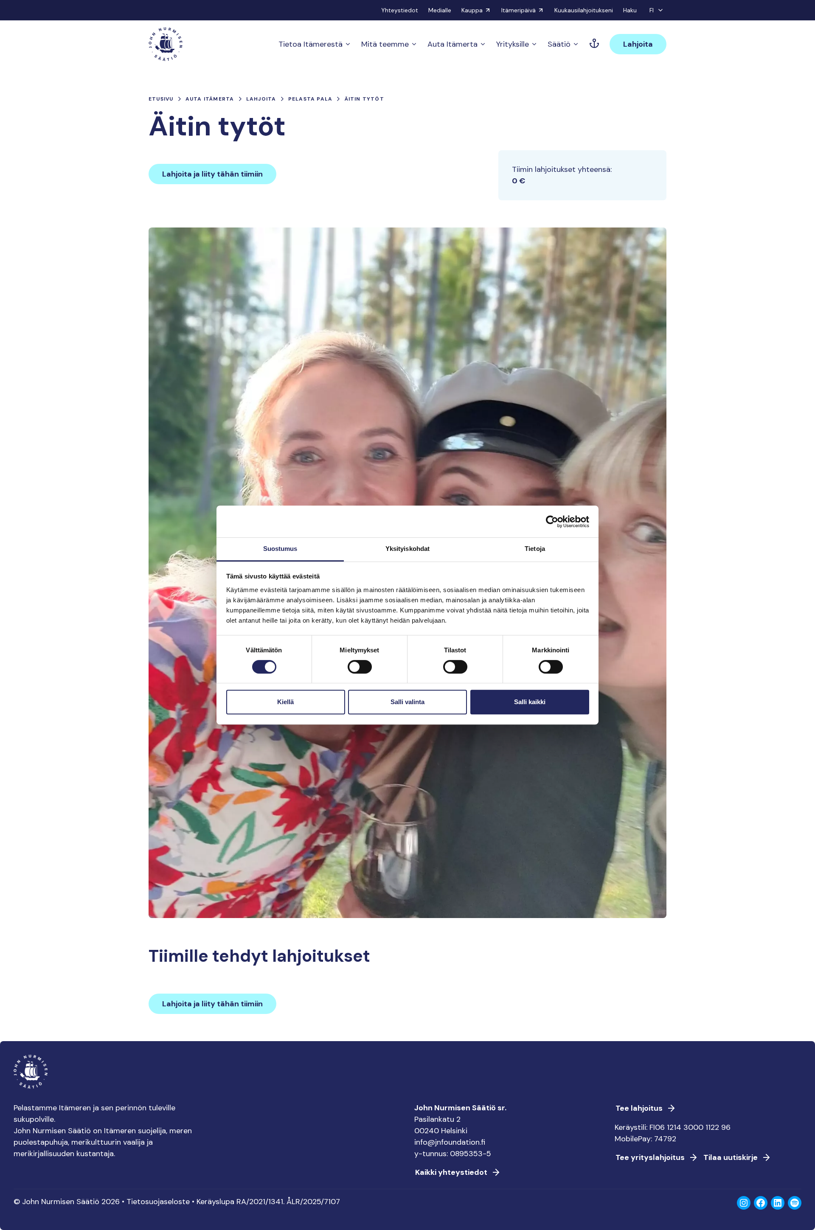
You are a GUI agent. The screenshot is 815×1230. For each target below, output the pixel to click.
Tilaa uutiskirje (730, 1157)
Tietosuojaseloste (158, 1201)
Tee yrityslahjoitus (650, 1157)
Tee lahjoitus (639, 1108)
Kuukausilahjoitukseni (583, 10)
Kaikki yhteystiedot (451, 1172)
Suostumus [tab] (280, 548)
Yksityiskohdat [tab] (407, 548)
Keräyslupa (215, 1201)
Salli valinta (407, 701)
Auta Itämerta (452, 44)
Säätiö (559, 44)
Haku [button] (630, 10)
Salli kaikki (529, 701)
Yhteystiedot (399, 10)
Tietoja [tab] (535, 548)
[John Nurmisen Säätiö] (166, 44)
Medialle (439, 10)
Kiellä (285, 701)
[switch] (360, 670)
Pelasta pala (310, 98)
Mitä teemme (385, 44)
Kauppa (472, 10)
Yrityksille (512, 44)
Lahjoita (638, 44)
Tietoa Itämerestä (310, 44)
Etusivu (161, 98)
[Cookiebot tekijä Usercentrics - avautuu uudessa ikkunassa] (552, 521)
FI (651, 10)
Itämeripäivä (518, 10)
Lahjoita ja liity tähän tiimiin (212, 174)
